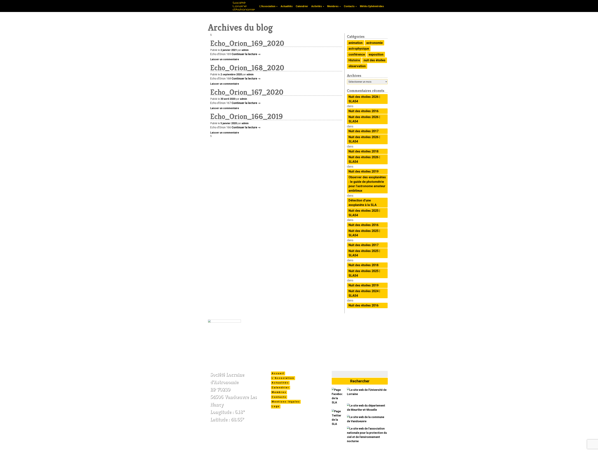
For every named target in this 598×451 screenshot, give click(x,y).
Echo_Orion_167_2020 (246, 92)
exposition (376, 54)
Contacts (349, 6)
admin (245, 50)
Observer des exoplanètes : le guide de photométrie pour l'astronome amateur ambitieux (367, 183)
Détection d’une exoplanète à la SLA (363, 203)
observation (357, 66)
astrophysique (359, 48)
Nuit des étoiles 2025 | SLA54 (364, 213)
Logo (276, 406)
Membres (333, 6)
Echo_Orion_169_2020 (247, 43)
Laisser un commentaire (224, 59)
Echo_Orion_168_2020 (247, 67)
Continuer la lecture (246, 54)
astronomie (374, 43)
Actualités (287, 6)
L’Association (267, 6)
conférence (357, 54)
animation (356, 43)
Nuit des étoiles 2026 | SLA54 (364, 99)
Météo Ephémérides (372, 6)
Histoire (354, 60)
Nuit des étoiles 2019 (363, 171)
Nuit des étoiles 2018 (363, 151)
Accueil (278, 373)
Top (590, 443)
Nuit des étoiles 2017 (363, 131)
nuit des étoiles (374, 60)
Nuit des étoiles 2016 (363, 111)
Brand (219, 12)
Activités (317, 6)
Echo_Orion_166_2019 (246, 116)
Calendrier (302, 6)
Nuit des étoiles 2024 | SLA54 (364, 293)
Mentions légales (286, 401)
